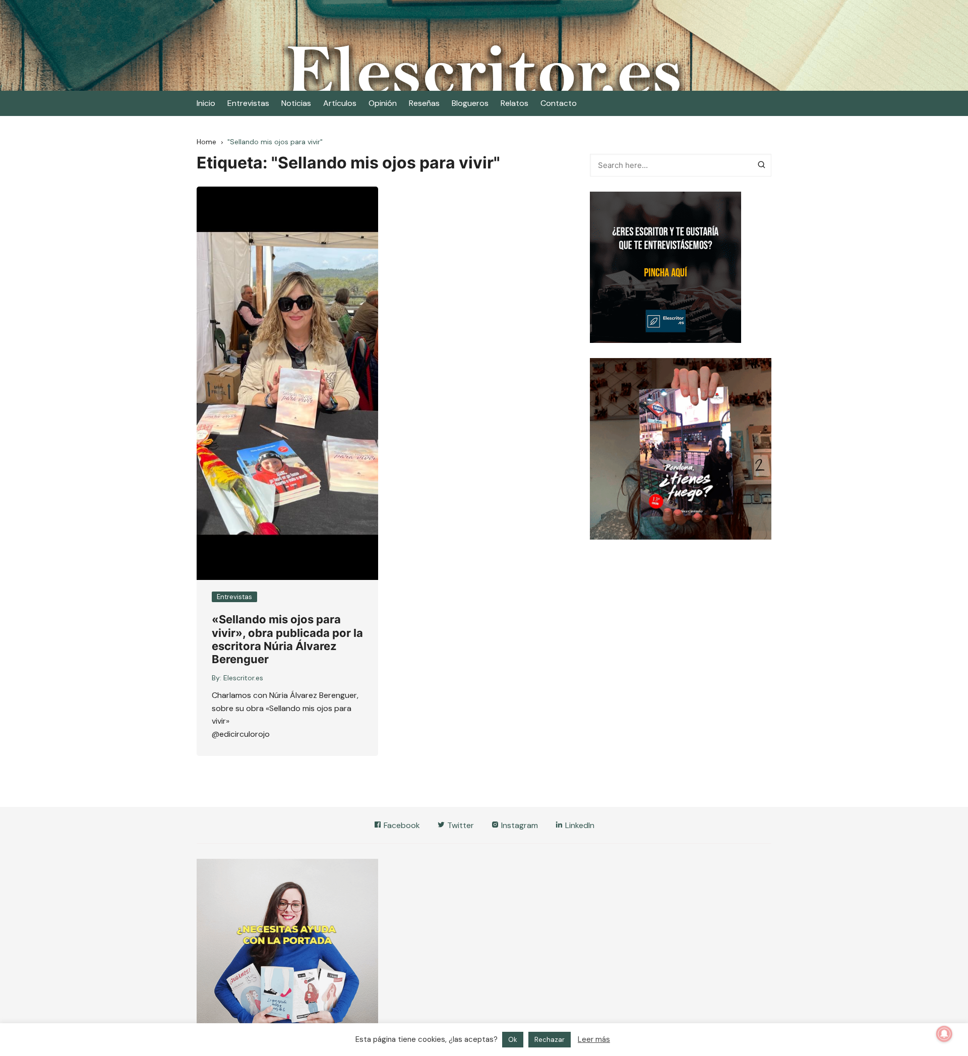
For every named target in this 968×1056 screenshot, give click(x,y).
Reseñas (424, 103)
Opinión (383, 103)
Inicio (206, 103)
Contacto (558, 103)
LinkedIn (578, 825)
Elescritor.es (243, 677)
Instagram (518, 825)
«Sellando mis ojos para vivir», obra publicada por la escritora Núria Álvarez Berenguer (287, 639)
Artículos (339, 103)
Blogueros (470, 103)
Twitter (459, 825)
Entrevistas (248, 103)
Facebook (401, 825)
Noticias (296, 103)
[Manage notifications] (944, 1034)
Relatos (514, 103)
